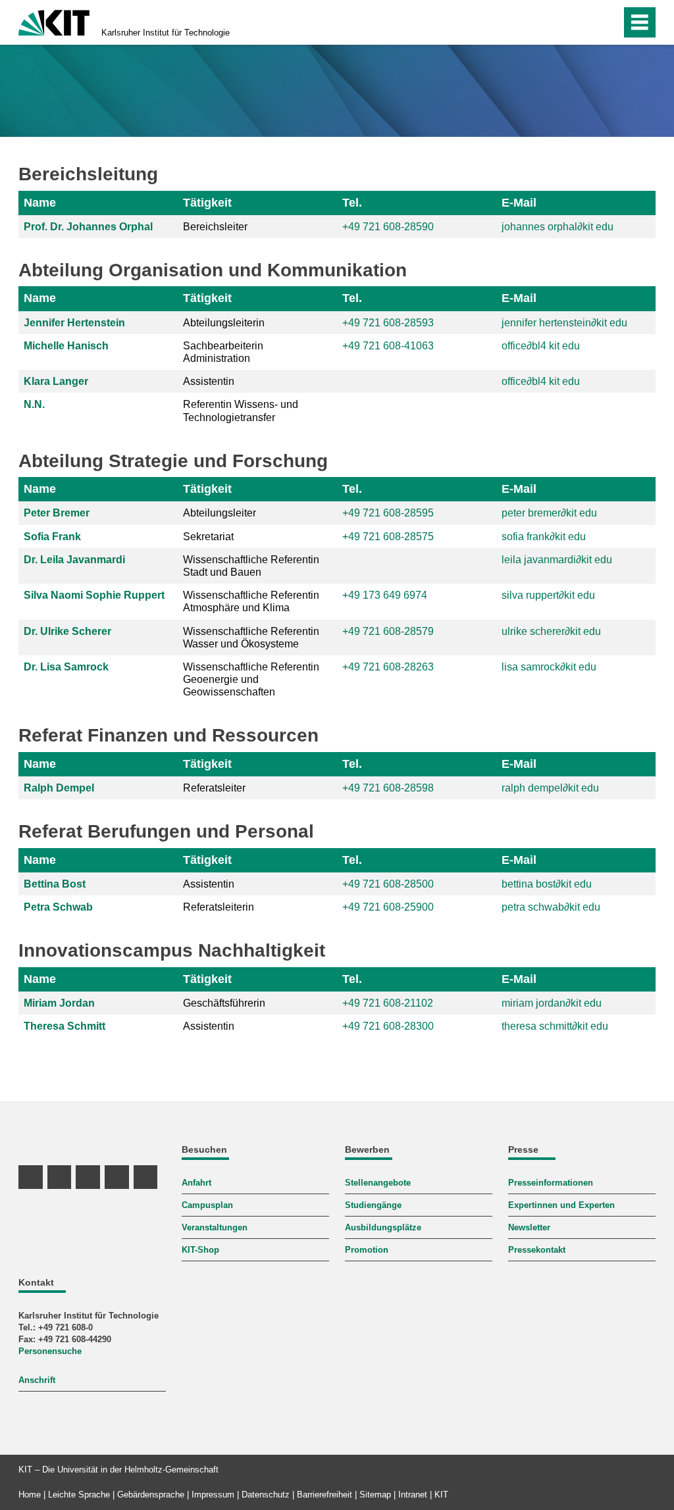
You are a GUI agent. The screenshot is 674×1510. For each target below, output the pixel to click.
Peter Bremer (57, 512)
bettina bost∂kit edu (547, 884)
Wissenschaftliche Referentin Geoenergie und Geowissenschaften (251, 679)
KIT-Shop (200, 1250)
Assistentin (208, 381)
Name (40, 202)
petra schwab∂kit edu (551, 907)
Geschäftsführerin (224, 1003)
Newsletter (529, 1227)
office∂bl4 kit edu (541, 345)
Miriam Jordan (59, 1003)
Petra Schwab (58, 907)
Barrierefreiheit (324, 1494)
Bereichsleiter (215, 226)
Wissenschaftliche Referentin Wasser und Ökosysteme (251, 637)
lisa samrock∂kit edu (549, 666)
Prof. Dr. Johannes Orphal (88, 226)
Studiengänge (373, 1205)
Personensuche (50, 1351)
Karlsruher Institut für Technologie (165, 33)
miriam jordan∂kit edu (552, 1003)
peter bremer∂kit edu (549, 512)
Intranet (412, 1494)
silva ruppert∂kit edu (548, 595)
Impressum (213, 1494)
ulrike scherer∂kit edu (551, 631)
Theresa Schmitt (64, 1026)
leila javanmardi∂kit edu (557, 559)
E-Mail (519, 202)
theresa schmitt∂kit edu (555, 1026)
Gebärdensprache (150, 1494)
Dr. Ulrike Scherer (67, 631)
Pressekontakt (536, 1250)
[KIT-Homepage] (54, 21)
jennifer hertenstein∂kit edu (564, 322)
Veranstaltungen (214, 1227)
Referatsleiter (214, 787)
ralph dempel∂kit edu (550, 787)
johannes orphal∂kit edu (557, 226)
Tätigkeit (207, 202)
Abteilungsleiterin (224, 322)
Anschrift (36, 1380)
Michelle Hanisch (66, 345)
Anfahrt (196, 1183)
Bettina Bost (55, 884)
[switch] (583, 22)
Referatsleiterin (218, 907)
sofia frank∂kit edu (544, 536)
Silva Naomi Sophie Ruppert (94, 595)
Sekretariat (208, 536)
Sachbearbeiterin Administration (223, 352)
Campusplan (207, 1205)
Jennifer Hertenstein (74, 322)
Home (29, 1494)
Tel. (352, 202)
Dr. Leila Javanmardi (74, 559)
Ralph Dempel (59, 787)
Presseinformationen (550, 1183)
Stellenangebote (378, 1183)
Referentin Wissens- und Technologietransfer (240, 410)
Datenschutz (266, 1494)
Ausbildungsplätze (383, 1227)
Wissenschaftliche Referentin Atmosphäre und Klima (251, 601)
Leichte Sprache (79, 1494)
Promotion (366, 1250)
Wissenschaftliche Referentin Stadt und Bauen (251, 566)
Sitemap (375, 1494)
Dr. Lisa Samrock (66, 666)
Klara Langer (56, 381)
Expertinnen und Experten (561, 1205)
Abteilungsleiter (219, 512)
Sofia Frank (52, 536)
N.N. (34, 404)
